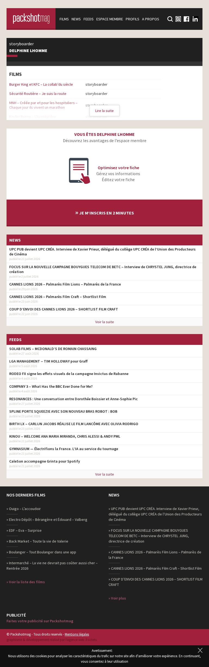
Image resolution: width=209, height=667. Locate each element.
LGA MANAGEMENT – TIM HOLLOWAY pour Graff (48, 361)
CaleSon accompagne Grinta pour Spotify (44, 461)
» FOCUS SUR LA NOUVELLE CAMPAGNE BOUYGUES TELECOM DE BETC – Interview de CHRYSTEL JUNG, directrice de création (149, 536)
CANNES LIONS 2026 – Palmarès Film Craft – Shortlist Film (57, 296)
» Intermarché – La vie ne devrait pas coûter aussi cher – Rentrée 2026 (52, 565)
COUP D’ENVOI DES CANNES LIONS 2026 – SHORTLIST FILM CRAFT (63, 309)
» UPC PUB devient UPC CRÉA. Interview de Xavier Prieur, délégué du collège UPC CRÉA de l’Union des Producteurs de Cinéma (155, 514)
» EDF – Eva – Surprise (24, 530)
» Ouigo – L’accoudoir (24, 508)
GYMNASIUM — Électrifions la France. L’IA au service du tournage (63, 448)
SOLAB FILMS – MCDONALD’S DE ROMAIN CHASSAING (53, 348)
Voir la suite (104, 321)
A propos (150, 19)
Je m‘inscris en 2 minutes (104, 212)
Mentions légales (77, 634)
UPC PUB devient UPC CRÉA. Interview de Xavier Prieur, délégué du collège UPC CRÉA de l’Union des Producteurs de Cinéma (102, 251)
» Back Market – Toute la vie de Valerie (37, 541)
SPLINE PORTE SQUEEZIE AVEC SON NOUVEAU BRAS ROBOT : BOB (63, 411)
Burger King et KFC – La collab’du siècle (41, 84)
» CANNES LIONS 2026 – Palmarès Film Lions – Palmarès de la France (155, 555)
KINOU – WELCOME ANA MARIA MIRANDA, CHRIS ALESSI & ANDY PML (64, 436)
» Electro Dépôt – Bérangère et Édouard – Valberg (47, 519)
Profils (132, 19)
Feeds (89, 19)
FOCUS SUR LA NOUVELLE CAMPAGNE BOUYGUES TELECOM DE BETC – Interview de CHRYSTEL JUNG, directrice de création (102, 269)
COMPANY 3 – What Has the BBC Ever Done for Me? (51, 386)
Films (64, 19)
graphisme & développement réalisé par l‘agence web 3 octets (52, 639)
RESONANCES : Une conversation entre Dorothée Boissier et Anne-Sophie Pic (73, 398)
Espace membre (109, 19)
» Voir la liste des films (26, 581)
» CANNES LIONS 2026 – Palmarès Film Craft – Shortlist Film (155, 568)
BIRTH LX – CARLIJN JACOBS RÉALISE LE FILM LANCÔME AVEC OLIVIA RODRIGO (73, 423)
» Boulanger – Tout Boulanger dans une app (41, 552)
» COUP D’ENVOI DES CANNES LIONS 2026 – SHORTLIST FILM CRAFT (155, 582)
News (76, 19)
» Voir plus (117, 598)
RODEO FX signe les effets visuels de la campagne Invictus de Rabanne (68, 373)
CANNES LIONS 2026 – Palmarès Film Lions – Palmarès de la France (65, 284)
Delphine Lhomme (28, 50)
